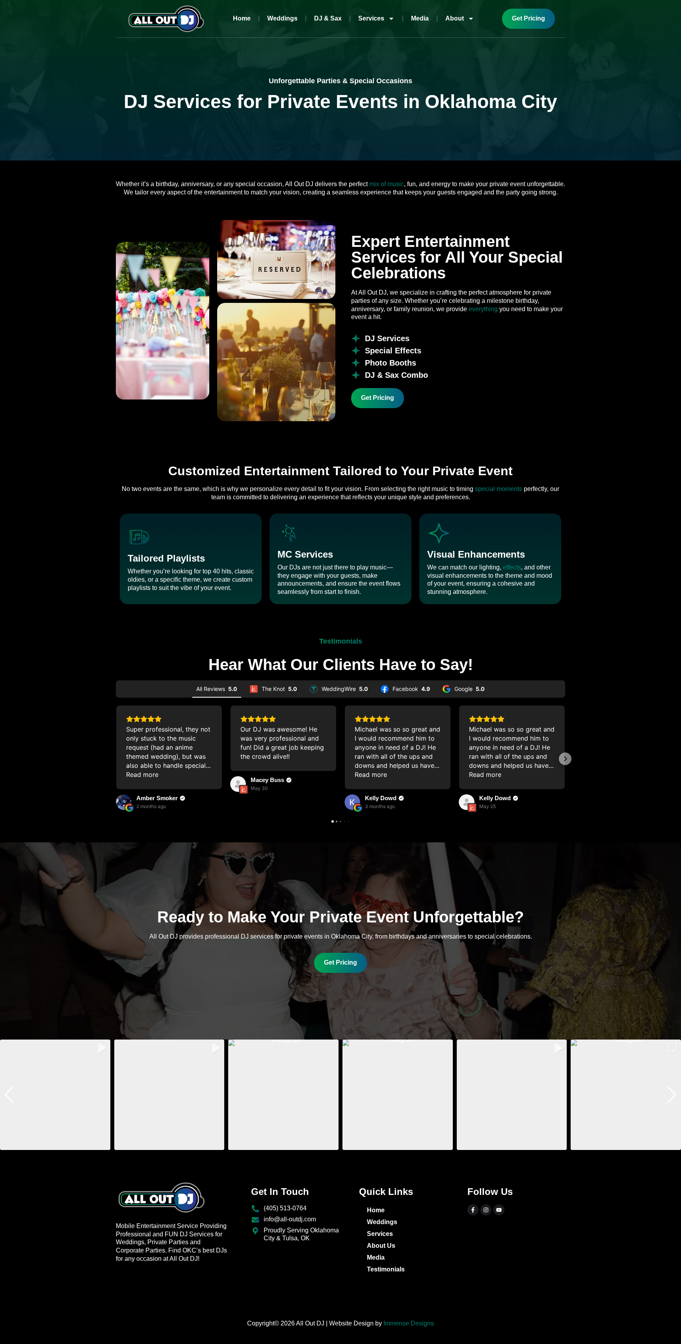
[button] (116, 758)
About (454, 18)
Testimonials (386, 1269)
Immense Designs (408, 1323)
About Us (381, 1245)
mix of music (386, 184)
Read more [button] (142, 774)
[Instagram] (485, 1209)
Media (420, 18)
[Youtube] (498, 1209)
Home (242, 18)
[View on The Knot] (238, 784)
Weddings (282, 18)
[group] (55, 1095)
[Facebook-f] (472, 1209)
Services (371, 18)
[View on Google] (124, 802)
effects (512, 567)
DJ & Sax (328, 18)
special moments (498, 488)
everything (483, 309)
